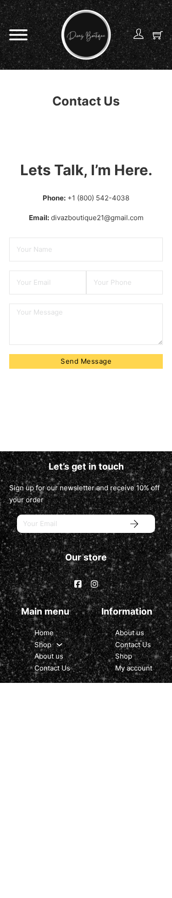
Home (44, 632)
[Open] (18, 34)
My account (133, 668)
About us (48, 656)
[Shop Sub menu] (59, 644)
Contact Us (52, 668)
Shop (42, 644)
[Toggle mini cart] (158, 35)
